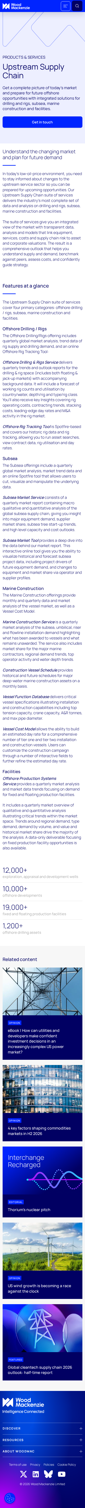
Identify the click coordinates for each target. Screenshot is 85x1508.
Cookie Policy (67, 1464)
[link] (42, 1406)
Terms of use (18, 1464)
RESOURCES (13, 1440)
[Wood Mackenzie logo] (16, 6)
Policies (49, 1464)
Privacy (35, 1464)
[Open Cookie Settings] (9, 1498)
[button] (65, 6)
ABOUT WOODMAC (19, 1451)
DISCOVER (11, 1428)
